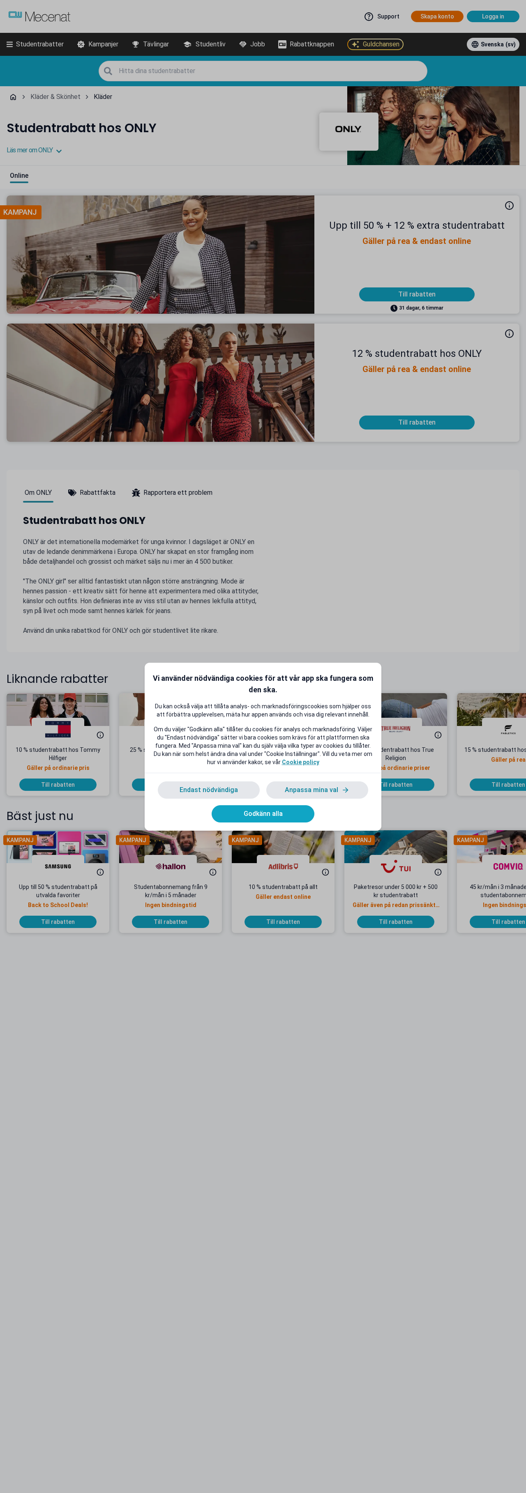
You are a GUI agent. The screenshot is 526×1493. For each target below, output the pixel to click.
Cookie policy (300, 762)
